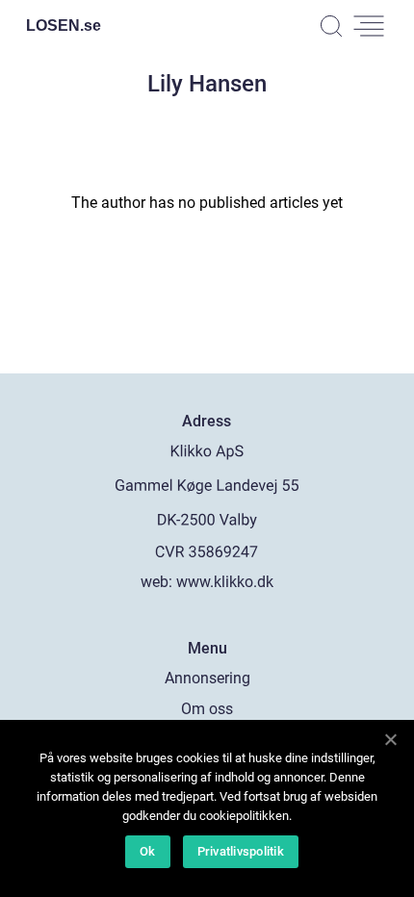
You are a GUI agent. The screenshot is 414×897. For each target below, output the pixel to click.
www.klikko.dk (224, 582)
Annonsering (207, 678)
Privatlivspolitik (240, 851)
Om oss (207, 709)
